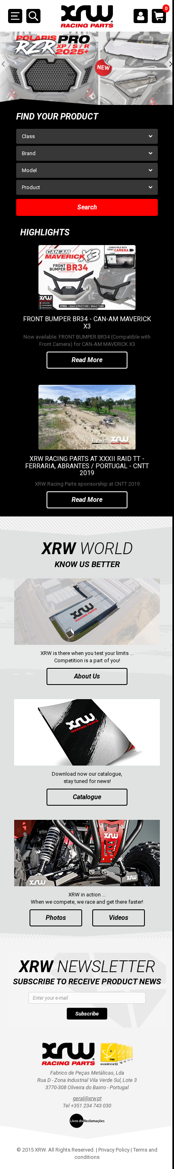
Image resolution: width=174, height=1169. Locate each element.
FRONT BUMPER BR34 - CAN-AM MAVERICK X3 (87, 323)
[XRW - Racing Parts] (87, 17)
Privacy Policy (113, 1150)
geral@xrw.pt (87, 1098)
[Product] (87, 187)
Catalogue (87, 797)
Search (87, 207)
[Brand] (87, 153)
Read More (87, 360)
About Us (87, 676)
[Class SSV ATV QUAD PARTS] (87, 136)
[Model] (87, 170)
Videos (118, 918)
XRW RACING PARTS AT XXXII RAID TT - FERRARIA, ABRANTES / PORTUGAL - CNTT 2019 (87, 466)
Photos (56, 918)
